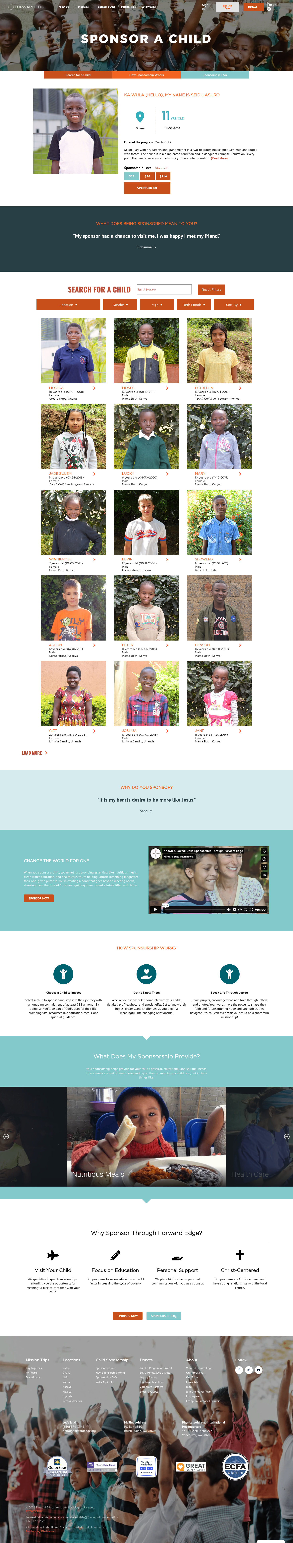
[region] (146, 1137)
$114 (163, 176)
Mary (200, 473)
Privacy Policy (34, 1511)
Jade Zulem (60, 473)
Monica (56, 388)
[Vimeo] (259, 1370)
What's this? (161, 168)
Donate (146, 1360)
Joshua (129, 730)
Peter (127, 645)
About (191, 1360)
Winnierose (60, 559)
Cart (274, 7)
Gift (53, 730)
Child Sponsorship (112, 1360)
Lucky (128, 473)
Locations (71, 1360)
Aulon (55, 645)
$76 (147, 176)
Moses (128, 388)
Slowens (204, 559)
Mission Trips (37, 1360)
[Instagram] (249, 1370)
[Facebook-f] (239, 1370)
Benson (202, 645)
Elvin (127, 559)
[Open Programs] (90, 7)
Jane (199, 730)
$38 (131, 176)
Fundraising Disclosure (40, 1531)
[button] (6, 1136)
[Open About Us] (71, 7)
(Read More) (219, 158)
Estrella (204, 388)
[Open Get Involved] (158, 7)
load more (32, 753)
